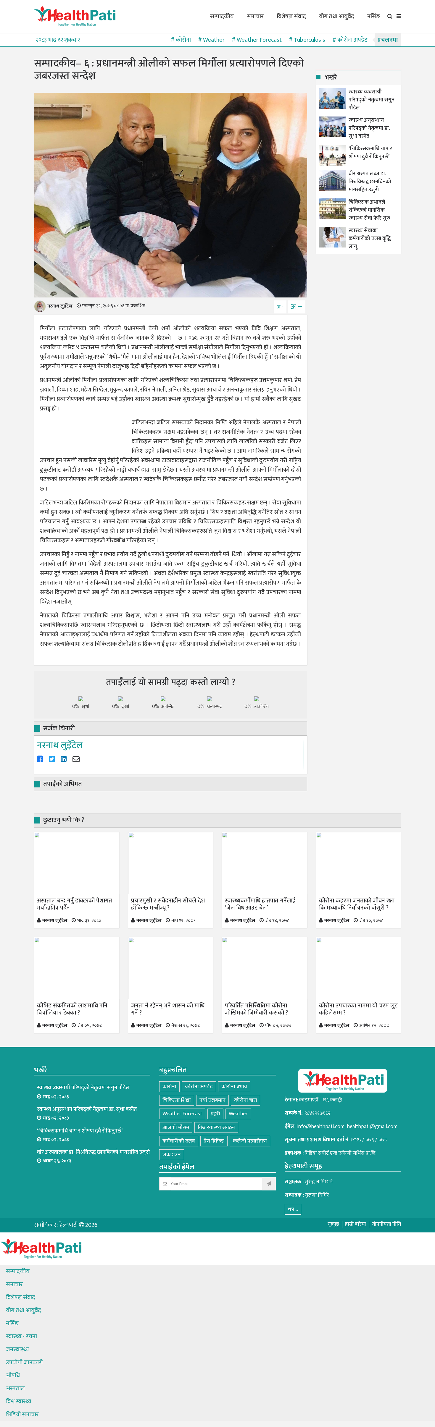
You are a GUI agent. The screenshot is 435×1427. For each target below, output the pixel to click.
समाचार (255, 17)
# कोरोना (181, 40)
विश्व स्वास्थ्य (18, 1402)
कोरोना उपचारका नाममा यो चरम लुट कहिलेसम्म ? (358, 1009)
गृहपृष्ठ (333, 1224)
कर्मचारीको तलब (178, 1141)
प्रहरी (215, 1113)
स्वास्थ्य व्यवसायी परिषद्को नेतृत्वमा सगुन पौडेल (371, 100)
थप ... (293, 1209)
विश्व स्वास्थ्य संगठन (216, 1127)
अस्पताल (15, 1389)
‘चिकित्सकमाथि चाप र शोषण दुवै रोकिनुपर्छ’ (370, 153)
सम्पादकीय (222, 17)
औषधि (13, 1376)
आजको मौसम (175, 1127)
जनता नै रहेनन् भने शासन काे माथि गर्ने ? (167, 1009)
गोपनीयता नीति (386, 1224)
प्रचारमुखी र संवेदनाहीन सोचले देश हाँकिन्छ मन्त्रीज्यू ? (168, 904)
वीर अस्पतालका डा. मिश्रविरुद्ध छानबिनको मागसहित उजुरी (370, 182)
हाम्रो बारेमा (355, 1224)
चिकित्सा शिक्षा (176, 1100)
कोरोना (169, 1086)
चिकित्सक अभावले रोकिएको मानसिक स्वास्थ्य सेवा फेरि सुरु (369, 210)
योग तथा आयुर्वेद (336, 17)
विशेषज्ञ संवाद (291, 17)
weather (238, 1113)
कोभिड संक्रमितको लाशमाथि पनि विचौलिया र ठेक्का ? (72, 1009)
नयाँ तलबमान (212, 1100)
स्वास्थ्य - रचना (21, 1336)
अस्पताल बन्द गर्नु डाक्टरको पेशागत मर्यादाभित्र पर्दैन (74, 904)
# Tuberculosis (307, 40)
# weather (211, 40)
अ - (280, 306)
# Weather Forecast (257, 40)
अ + (296, 306)
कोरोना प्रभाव (234, 1086)
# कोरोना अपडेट (350, 40)
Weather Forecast (182, 1113)
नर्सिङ (373, 17)
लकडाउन (171, 1154)
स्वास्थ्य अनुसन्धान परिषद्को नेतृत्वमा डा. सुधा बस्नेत (369, 128)
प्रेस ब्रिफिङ (214, 1141)
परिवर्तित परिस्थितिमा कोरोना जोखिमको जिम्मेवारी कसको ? (256, 1009)
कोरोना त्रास (245, 1100)
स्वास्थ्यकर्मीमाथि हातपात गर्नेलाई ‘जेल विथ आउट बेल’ (260, 904)
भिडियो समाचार (22, 1415)
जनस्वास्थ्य (17, 1350)
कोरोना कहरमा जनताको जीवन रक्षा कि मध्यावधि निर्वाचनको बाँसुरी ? (356, 904)
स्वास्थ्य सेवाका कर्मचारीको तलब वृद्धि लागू (370, 239)
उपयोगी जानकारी (24, 1363)
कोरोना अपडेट (199, 1086)
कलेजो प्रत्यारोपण (250, 1141)
